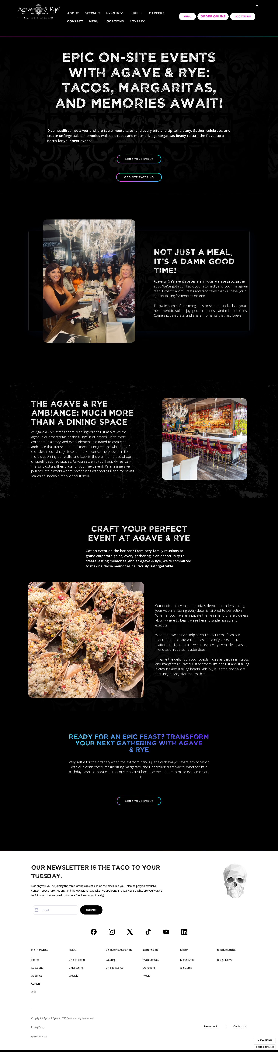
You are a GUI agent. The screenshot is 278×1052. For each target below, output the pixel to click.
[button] (115, 13)
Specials (92, 13)
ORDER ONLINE (213, 16)
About (73, 13)
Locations (114, 21)
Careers (156, 13)
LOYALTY (137, 21)
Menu (94, 21)
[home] (39, 7)
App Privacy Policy (39, 1036)
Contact (75, 21)
